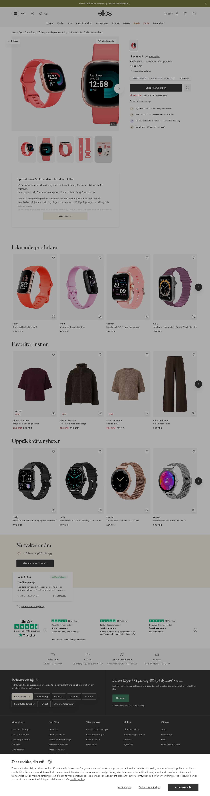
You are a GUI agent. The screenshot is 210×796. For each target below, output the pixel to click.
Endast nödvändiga (149, 787)
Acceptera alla (183, 787)
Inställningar (124, 787)
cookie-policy (77, 779)
